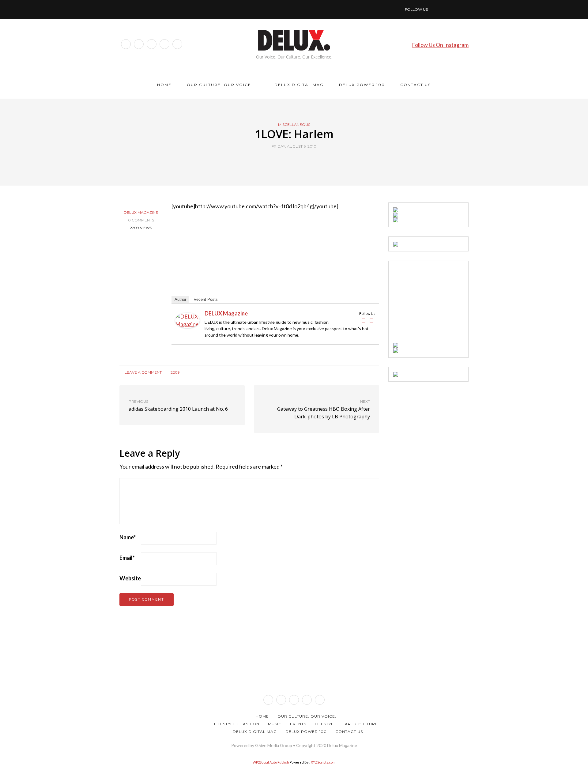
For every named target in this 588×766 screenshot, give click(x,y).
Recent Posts (206, 299)
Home (164, 84)
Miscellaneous (294, 124)
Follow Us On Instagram (440, 44)
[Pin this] (305, 160)
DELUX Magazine (141, 212)
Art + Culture (361, 724)
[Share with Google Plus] (298, 160)
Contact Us (415, 84)
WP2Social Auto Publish (271, 762)
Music (274, 724)
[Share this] (282, 160)
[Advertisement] (439, 304)
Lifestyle (325, 724)
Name (127, 537)
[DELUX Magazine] (187, 319)
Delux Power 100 (362, 84)
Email (127, 557)
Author (180, 299)
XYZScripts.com (323, 762)
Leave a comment (143, 372)
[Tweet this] (290, 160)
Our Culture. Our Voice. (220, 84)
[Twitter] (371, 320)
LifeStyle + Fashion (236, 724)
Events (298, 724)
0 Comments (141, 220)
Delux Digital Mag (299, 84)
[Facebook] (363, 320)
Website (130, 578)
